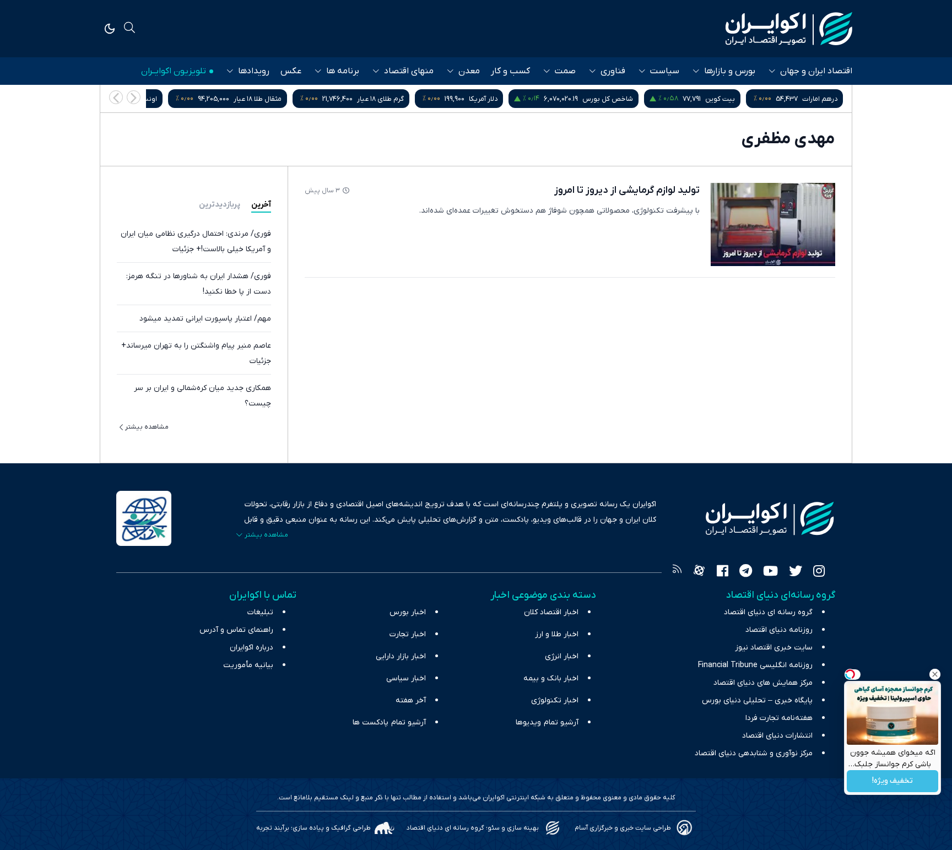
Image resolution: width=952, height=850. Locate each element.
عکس (290, 71)
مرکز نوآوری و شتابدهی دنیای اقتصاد (754, 753)
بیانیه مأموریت (248, 665)
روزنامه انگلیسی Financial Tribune (755, 665)
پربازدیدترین (219, 204)
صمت (565, 71)
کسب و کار (510, 71)
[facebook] (722, 572)
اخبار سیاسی (406, 678)
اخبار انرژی (561, 656)
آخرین (261, 204)
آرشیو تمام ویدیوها (547, 722)
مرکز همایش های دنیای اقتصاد (763, 683)
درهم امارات (819, 99)
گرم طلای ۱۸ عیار (380, 99)
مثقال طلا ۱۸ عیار (258, 99)
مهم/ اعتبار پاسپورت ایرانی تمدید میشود (205, 318)
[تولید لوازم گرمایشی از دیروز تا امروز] (773, 224)
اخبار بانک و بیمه (550, 678)
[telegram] (745, 572)
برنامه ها (342, 71)
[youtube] (770, 572)
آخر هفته (411, 700)
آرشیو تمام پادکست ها (389, 722)
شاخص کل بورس (607, 99)
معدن (469, 71)
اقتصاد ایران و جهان (816, 71)
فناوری (613, 71)
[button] (116, 97)
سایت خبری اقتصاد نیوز (774, 647)
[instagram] (819, 572)
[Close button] (934, 674)
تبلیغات (260, 612)
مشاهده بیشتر (147, 427)
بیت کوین (720, 99)
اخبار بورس (408, 612)
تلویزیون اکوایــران (173, 71)
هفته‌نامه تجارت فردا (779, 718)
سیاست (664, 71)
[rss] (677, 572)
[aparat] (699, 572)
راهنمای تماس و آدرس (236, 630)
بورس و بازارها (729, 71)
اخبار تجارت (408, 634)
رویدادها (253, 71)
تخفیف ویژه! (892, 781)
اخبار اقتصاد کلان (551, 612)
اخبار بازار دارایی (401, 656)
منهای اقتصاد (409, 71)
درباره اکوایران (251, 647)
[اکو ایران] (789, 28)
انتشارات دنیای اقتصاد (777, 735)
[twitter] (795, 572)
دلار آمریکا (483, 99)
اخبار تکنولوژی (554, 700)
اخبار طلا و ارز (556, 634)
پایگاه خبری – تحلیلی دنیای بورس (757, 700)
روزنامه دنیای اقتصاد (779, 630)
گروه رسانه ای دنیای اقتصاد (768, 612)
